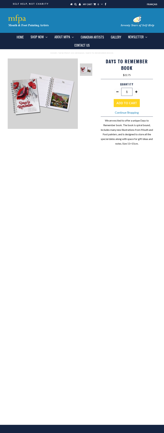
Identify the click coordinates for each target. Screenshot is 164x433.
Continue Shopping (127, 112)
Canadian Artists (92, 37)
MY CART (91, 4)
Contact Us (82, 45)
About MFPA (62, 36)
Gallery (116, 37)
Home (20, 37)
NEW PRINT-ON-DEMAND (71, 53)
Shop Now (37, 36)
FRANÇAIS (152, 4)
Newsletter (136, 36)
